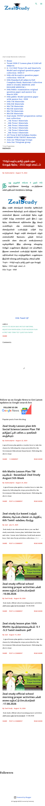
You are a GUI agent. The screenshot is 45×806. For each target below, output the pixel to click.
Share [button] (5, 336)
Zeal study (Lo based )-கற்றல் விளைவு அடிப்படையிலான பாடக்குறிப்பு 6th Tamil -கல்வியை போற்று (22, 517)
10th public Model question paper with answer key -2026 (22, 98)
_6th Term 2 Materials (17, 125)
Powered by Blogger (23, 797)
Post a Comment (16, 501)
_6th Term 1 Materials (17, 123)
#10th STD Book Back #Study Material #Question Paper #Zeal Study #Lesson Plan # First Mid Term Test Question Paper (20, 329)
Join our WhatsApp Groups (19, 140)
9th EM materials (15, 108)
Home (9, 61)
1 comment (13, 459)
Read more (38, 459)
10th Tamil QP (22, 318)
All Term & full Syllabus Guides (21, 135)
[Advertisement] (22, 33)
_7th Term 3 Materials (17, 130)
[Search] (36, 3)
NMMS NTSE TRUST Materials (21, 137)
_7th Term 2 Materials (17, 128)
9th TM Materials (15, 106)
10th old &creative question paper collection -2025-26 (23, 76)
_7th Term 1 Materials (17, 120)
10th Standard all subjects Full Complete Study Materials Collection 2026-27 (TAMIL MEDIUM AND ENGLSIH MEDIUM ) (24, 83)
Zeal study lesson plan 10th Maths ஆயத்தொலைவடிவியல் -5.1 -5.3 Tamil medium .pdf (21, 627)
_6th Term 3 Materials (17, 132)
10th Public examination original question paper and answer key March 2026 (22, 92)
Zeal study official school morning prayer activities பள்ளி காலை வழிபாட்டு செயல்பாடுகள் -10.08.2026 (22, 588)
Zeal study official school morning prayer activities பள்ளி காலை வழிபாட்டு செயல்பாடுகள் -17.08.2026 (22, 698)
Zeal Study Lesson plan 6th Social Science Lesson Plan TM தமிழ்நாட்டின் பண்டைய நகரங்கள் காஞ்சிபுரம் (21, 431)
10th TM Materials (15, 101)
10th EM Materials (15, 104)
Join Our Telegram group (18, 142)
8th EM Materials (15, 113)
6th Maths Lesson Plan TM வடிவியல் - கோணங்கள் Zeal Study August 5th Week (21, 475)
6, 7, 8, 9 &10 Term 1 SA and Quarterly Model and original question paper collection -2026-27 (24, 70)
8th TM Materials (15, 111)
